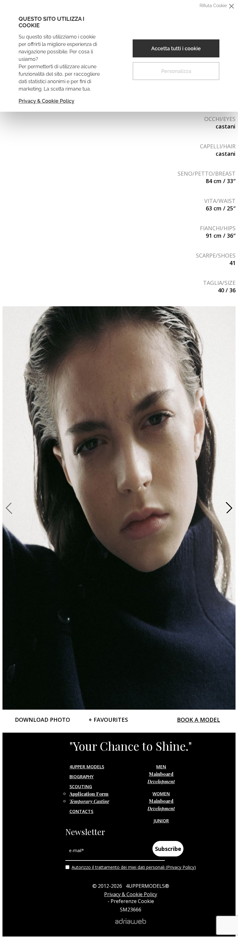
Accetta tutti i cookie (176, 49)
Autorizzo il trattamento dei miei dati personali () (134, 867)
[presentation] (10, 508)
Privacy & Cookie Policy (46, 101)
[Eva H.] (119, 508)
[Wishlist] (10, 151)
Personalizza (176, 71)
